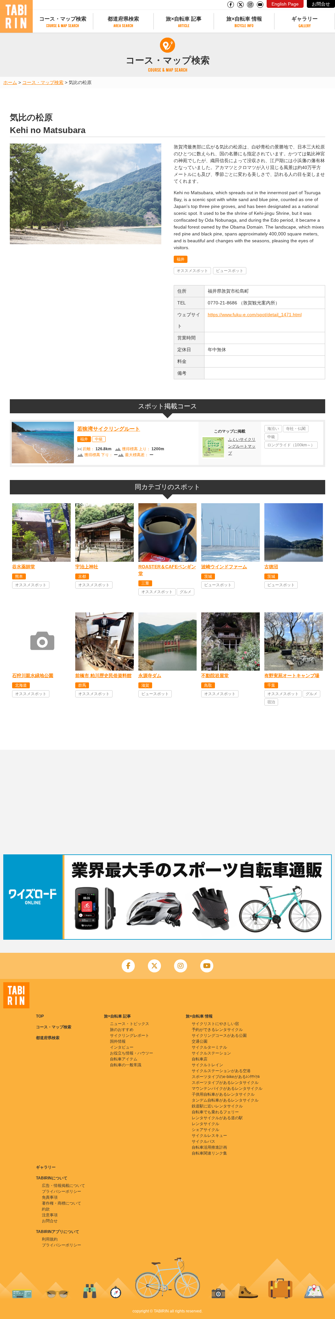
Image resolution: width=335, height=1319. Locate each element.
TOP (40, 1016)
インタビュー (121, 1047)
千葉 (271, 685)
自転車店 (199, 1059)
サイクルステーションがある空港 (221, 1071)
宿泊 (271, 702)
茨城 (208, 576)
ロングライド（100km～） (291, 445)
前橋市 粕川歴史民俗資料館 (103, 675)
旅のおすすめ (121, 1029)
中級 (99, 439)
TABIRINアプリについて (57, 1231)
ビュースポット (229, 270)
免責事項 (50, 1197)
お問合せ (321, 4)
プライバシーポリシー (61, 1191)
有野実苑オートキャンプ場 (291, 675)
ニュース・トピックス (129, 1023)
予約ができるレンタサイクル (217, 1029)
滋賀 (145, 685)
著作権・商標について (61, 1203)
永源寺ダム (149, 675)
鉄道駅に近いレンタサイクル (217, 1106)
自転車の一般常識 (125, 1065)
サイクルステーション (211, 1053)
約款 (46, 1209)
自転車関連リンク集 (209, 1153)
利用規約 (50, 1239)
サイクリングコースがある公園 (219, 1035)
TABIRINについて (51, 1178)
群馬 (82, 685)
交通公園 (199, 1041)
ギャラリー (304, 19)
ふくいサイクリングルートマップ (242, 446)
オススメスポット (192, 270)
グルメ (185, 592)
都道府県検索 (123, 19)
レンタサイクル (205, 1124)
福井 (181, 259)
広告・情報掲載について (63, 1185)
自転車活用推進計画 (209, 1147)
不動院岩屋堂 (215, 675)
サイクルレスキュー (209, 1135)
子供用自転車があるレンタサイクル (223, 1094)
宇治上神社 (86, 566)
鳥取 (208, 685)
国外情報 (118, 1041)
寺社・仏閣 (296, 428)
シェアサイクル (205, 1129)
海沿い (273, 428)
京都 (82, 576)
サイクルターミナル (209, 1047)
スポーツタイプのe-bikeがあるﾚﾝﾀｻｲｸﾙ (226, 1076)
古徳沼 (271, 566)
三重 (145, 583)
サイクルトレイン (207, 1065)
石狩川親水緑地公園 (32, 675)
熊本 (19, 576)
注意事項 (50, 1215)
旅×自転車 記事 (184, 19)
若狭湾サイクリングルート (108, 429)
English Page (285, 4)
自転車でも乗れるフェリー (215, 1112)
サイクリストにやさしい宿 (215, 1023)
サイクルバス (203, 1141)
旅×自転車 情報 (244, 19)
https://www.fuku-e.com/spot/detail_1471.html (255, 314)
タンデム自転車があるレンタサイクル (225, 1100)
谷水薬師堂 (23, 566)
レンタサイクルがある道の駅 (217, 1118)
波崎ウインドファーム (224, 566)
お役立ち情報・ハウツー (131, 1053)
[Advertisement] (167, 802)
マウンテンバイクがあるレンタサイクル (227, 1088)
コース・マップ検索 (62, 19)
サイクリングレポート (129, 1035)
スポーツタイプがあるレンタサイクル (225, 1082)
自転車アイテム (123, 1059)
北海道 (21, 685)
